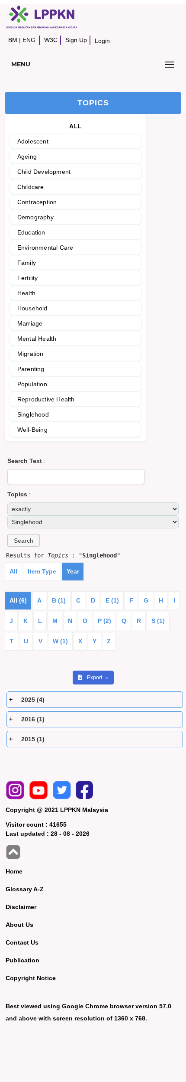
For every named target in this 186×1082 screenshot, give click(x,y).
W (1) (60, 641)
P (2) (104, 620)
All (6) (18, 600)
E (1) (112, 600)
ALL (75, 126)
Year (73, 571)
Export (95, 678)
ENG (28, 39)
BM (12, 39)
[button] (23, 540)
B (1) (59, 600)
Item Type (42, 571)
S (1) (158, 620)
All (13, 571)
